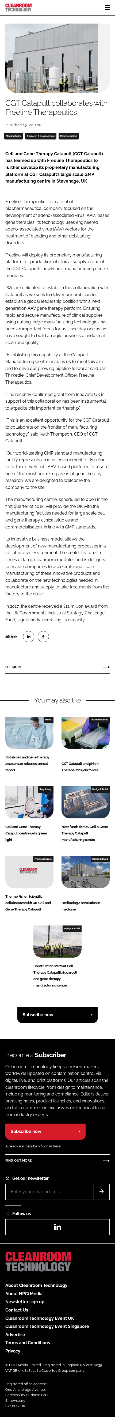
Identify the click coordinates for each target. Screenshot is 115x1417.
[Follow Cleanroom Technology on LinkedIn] (57, 1228)
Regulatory (46, 789)
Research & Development (41, 136)
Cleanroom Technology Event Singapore (47, 1326)
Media (48, 719)
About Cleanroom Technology (36, 1285)
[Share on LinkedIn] (28, 636)
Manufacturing (13, 136)
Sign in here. (51, 1146)
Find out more (18, 1160)
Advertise (15, 1334)
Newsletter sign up (24, 1301)
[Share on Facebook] (43, 636)
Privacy (12, 1351)
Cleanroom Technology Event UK (39, 1318)
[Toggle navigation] (107, 7)
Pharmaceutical (68, 136)
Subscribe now (38, 1014)
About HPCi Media (24, 1293)
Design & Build (100, 789)
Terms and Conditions (27, 1342)
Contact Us (16, 1310)
